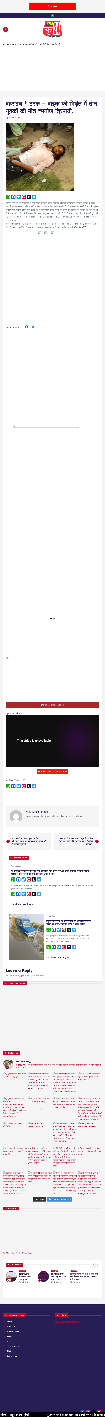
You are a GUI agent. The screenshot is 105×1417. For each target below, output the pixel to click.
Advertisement (13, 1331)
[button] (94, 1265)
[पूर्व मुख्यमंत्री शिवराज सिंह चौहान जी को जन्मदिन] (40, 1183)
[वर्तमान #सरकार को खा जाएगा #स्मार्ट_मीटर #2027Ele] (65, 1133)
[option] (20, 1282)
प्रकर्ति (26, 1274)
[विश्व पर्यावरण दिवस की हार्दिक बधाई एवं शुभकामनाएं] (65, 1084)
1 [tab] (51, 618)
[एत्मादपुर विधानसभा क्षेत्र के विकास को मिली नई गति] (15, 1183)
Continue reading (21, 904)
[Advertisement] (52, 70)
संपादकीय (22, 1277)
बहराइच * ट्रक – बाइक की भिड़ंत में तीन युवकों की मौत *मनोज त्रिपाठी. (36, 44)
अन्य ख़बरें (22, 1271)
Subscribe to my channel (54, 771)
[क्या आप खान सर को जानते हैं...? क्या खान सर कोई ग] (40, 1084)
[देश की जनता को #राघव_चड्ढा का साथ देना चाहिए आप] (90, 1158)
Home (6, 44)
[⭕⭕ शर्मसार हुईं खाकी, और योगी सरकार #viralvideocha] (15, 1109)
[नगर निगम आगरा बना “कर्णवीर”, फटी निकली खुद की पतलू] (40, 1109)
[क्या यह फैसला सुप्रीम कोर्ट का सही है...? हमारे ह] (90, 1109)
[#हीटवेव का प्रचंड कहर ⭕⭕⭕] (15, 1133)
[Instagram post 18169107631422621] (40, 1133)
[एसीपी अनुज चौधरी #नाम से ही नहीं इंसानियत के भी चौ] (90, 1183)
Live (9, 1341)
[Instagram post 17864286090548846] (90, 1133)
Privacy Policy (13, 1346)
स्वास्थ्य (29, 1277)
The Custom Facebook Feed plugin (19, 1253)
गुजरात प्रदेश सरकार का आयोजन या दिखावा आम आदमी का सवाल (59, 1414)
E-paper (52, 6)
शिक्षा (31, 1274)
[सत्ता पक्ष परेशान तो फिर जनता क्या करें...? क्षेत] (65, 1109)
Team (9, 1336)
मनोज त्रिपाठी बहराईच (37, 811)
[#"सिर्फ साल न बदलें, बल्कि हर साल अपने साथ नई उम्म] (40, 1158)
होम (29, 1280)
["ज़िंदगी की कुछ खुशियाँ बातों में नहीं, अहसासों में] (65, 1158)
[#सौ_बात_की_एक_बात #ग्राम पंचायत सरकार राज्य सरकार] (15, 1158)
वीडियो (9, 1351)
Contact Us (12, 1356)
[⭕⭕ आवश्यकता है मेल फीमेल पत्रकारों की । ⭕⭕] (15, 1084)
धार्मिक (21, 1274)
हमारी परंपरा (23, 1280)
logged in (22, 976)
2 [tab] (54, 618)
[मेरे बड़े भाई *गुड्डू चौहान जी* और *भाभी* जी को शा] (65, 1183)
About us (11, 1326)
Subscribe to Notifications (67, 1321)
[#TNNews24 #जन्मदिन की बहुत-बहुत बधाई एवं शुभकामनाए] (90, 1084)
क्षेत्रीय (29, 1271)
